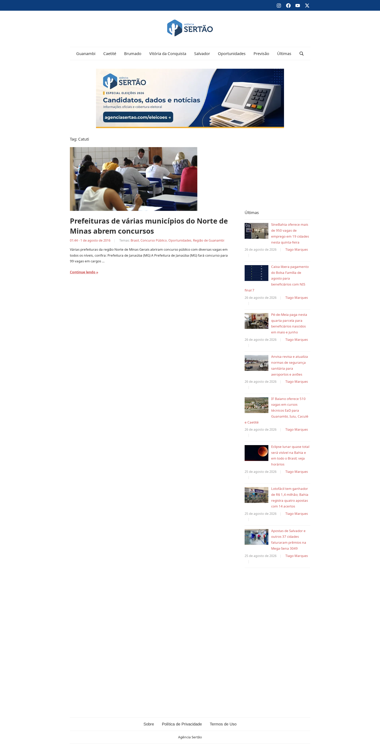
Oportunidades (232, 53)
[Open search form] (301, 53)
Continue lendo (82, 272)
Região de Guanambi (208, 240)
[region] (277, 168)
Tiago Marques (296, 249)
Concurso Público (154, 240)
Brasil (135, 240)
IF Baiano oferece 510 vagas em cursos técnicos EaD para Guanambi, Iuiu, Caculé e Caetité (276, 410)
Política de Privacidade (182, 724)
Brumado (132, 53)
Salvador (202, 53)
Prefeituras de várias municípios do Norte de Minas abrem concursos (149, 226)
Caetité (109, 53)
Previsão (261, 53)
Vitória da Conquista (167, 53)
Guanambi (85, 53)
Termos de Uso (223, 724)
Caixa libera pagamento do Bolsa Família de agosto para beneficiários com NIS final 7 (277, 278)
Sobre (148, 724)
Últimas (284, 53)
